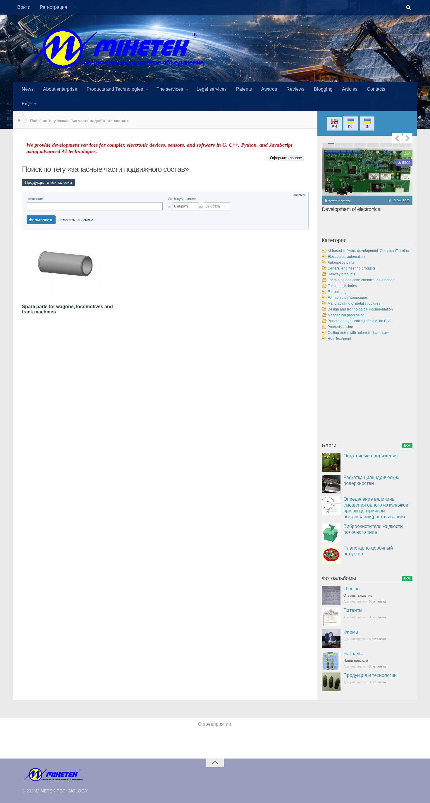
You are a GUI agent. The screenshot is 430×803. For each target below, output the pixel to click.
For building (337, 292)
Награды (353, 653)
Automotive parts (341, 262)
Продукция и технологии (370, 675)
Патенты (352, 610)
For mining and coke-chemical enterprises (361, 280)
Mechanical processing (346, 315)
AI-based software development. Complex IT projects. (370, 251)
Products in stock (341, 327)
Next (407, 138)
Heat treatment (339, 339)
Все (407, 445)
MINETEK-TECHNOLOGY (62, 790)
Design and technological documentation (360, 309)
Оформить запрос (286, 158)
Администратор (339, 200)
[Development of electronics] (367, 171)
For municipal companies (348, 298)
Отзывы (352, 588)
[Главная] (17, 120)
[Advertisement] (366, 392)
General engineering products (351, 268)
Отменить (67, 220)
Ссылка (87, 220)
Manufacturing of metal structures (354, 303)
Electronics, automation (346, 257)
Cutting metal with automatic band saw (358, 333)
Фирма (350, 631)
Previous (397, 138)
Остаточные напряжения (370, 455)
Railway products (341, 274)
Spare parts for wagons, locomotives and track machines (67, 309)
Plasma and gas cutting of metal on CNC (360, 321)
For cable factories (342, 286)
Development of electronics (351, 209)
